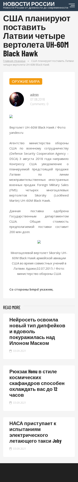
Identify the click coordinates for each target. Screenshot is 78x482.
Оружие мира (26, 81)
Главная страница (14, 61)
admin (34, 94)
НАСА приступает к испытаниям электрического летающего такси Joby (35, 432)
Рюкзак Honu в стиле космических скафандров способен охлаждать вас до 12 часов (37, 383)
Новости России (35, 4)
